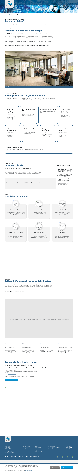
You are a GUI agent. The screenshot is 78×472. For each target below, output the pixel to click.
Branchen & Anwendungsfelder (54, 447)
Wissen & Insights (66, 4)
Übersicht (37, 446)
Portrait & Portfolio (26, 446)
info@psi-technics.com (9, 452)
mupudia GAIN (38, 447)
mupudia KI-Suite (40, 4)
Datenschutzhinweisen (29, 470)
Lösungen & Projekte (52, 448)
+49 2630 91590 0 (9, 451)
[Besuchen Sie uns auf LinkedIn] (57, 457)
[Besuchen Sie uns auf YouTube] (72, 457)
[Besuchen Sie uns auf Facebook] (62, 457)
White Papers (68, 446)
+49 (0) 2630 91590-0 (12, 374)
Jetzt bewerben (11, 380)
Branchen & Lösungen (53, 4)
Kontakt (6, 456)
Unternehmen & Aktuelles (53, 450)
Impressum (13, 456)
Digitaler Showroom (69, 448)
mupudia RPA (37, 448)
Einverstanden (67, 467)
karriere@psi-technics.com (12, 372)
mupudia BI (37, 450)
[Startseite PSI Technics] (9, 4)
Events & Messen (69, 447)
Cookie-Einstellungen (34, 456)
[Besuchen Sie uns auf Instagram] (67, 457)
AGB (27, 456)
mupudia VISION (38, 451)
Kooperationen (25, 447)
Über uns (31, 4)
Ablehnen (54, 467)
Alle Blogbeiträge (51, 446)
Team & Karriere (26, 448)
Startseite (6, 14)
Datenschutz (21, 456)
